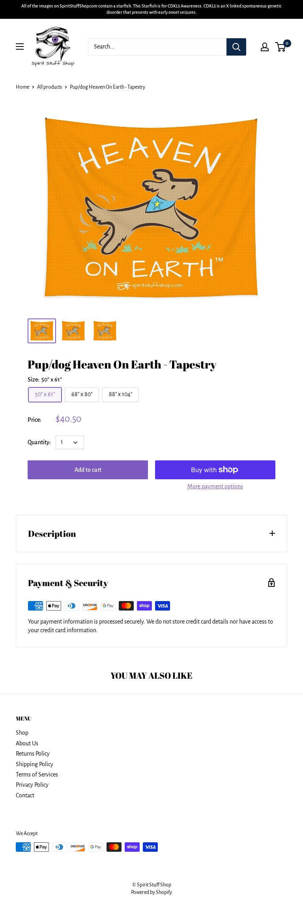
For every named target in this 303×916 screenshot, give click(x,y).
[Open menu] (20, 46)
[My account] (265, 47)
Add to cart (88, 470)
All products (49, 87)
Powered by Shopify (151, 892)
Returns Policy (33, 753)
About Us (27, 743)
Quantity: (39, 442)
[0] (281, 47)
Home (22, 87)
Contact (25, 795)
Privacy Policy (32, 785)
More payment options (215, 486)
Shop (22, 733)
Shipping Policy (34, 764)
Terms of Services (37, 774)
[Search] (236, 47)
